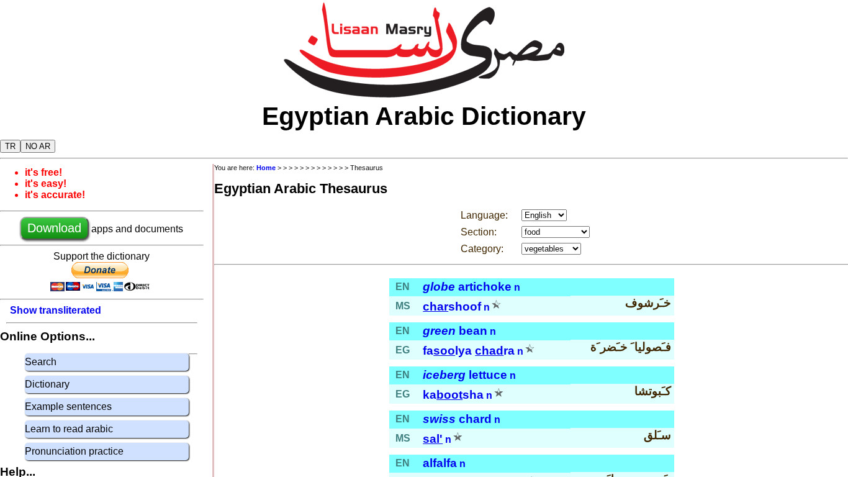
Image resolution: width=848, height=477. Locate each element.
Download (54, 228)
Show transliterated (55, 310)
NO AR (37, 146)
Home (266, 167)
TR (10, 146)
